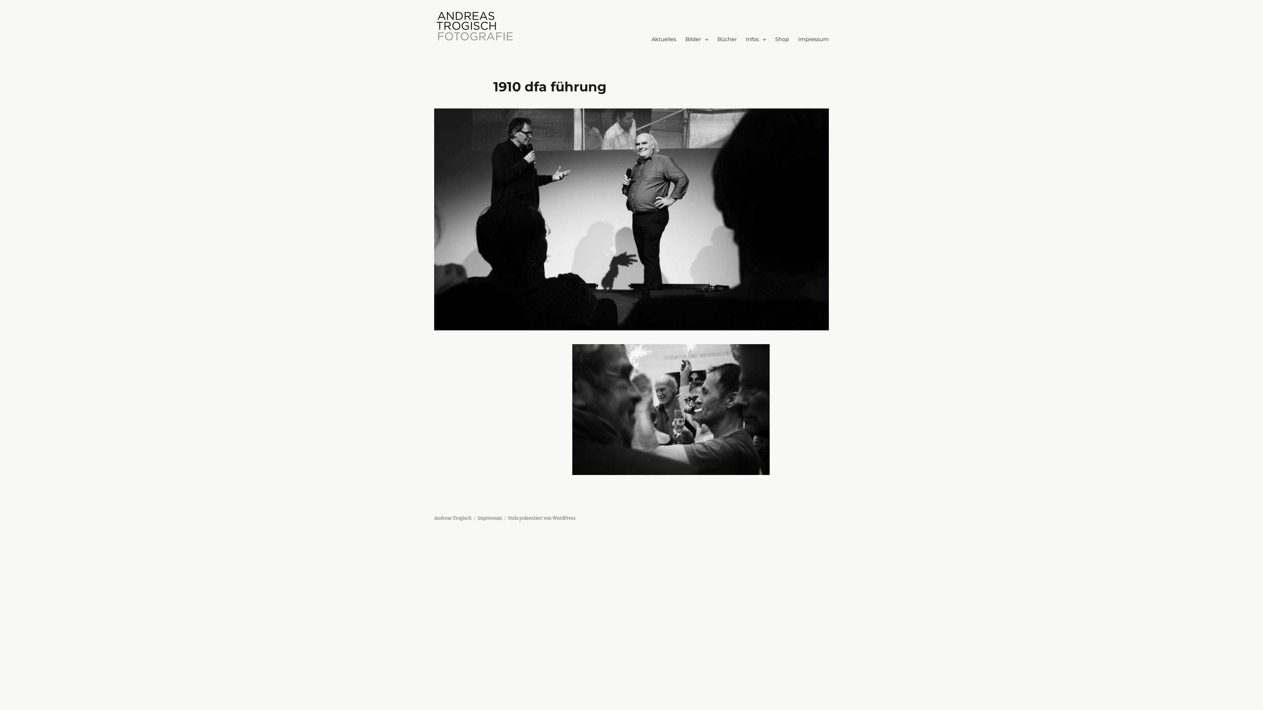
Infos (752, 39)
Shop (782, 39)
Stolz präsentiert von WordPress (542, 518)
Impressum (813, 39)
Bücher (727, 39)
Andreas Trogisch (453, 518)
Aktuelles (664, 39)
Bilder (693, 39)
